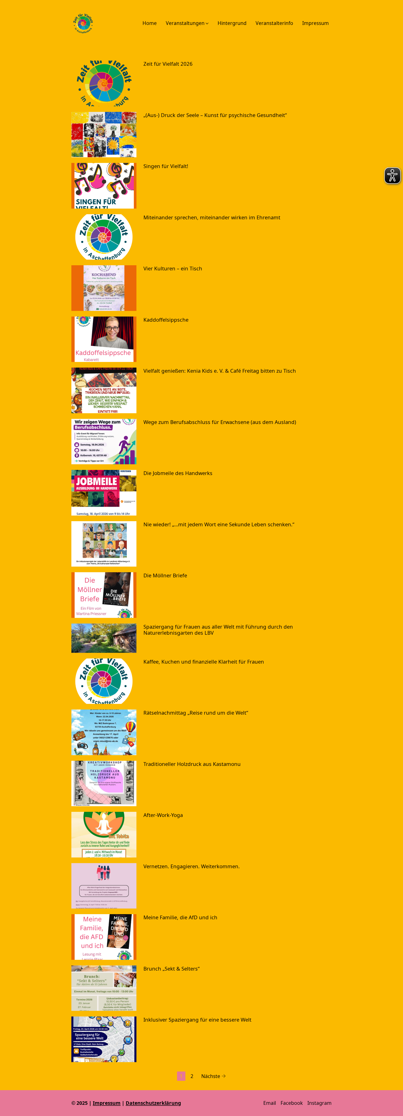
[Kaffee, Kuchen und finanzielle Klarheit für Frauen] (103, 681)
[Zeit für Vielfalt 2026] (103, 83)
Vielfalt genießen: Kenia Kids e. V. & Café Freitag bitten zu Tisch (219, 370)
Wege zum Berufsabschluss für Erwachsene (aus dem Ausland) (219, 421)
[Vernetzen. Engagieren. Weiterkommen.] (103, 886)
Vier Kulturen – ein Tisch (172, 268)
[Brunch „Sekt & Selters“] (103, 988)
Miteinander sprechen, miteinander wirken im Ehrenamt (211, 217)
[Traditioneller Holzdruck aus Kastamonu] (103, 783)
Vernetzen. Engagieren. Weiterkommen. (191, 866)
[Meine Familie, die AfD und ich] (103, 937)
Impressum (107, 1103)
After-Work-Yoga (163, 814)
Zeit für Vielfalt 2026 (168, 63)
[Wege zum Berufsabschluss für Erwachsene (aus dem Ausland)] (103, 442)
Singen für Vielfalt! (165, 165)
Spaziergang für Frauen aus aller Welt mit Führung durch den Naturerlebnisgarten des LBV (218, 629)
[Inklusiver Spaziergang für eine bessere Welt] (103, 1039)
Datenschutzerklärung (153, 1103)
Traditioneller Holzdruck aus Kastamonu (192, 763)
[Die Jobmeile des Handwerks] (103, 493)
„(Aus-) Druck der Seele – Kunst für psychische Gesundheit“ (215, 114)
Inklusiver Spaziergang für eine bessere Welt (197, 1019)
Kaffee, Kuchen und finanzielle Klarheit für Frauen (203, 661)
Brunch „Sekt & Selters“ (171, 968)
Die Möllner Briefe (165, 575)
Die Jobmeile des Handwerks (177, 472)
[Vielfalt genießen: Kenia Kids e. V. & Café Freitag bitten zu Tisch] (103, 390)
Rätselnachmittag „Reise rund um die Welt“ (195, 712)
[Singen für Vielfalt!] (103, 186)
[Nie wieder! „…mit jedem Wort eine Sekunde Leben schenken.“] (103, 544)
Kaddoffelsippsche (165, 319)
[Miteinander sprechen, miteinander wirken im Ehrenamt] (103, 237)
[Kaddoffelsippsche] (103, 339)
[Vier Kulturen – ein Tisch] (103, 288)
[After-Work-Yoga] (103, 835)
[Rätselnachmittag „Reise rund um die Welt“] (103, 732)
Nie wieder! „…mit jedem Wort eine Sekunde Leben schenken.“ (218, 524)
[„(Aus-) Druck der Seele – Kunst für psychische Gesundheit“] (103, 135)
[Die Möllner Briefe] (103, 595)
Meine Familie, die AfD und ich (180, 917)
